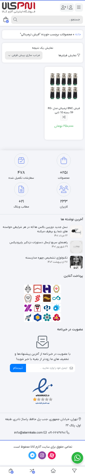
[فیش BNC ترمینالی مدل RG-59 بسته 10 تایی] (64, 86)
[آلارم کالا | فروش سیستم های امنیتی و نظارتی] (18, 7)
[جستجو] (15, 20)
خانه (78, 34)
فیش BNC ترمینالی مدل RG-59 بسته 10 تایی (64, 110)
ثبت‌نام (18, 368)
